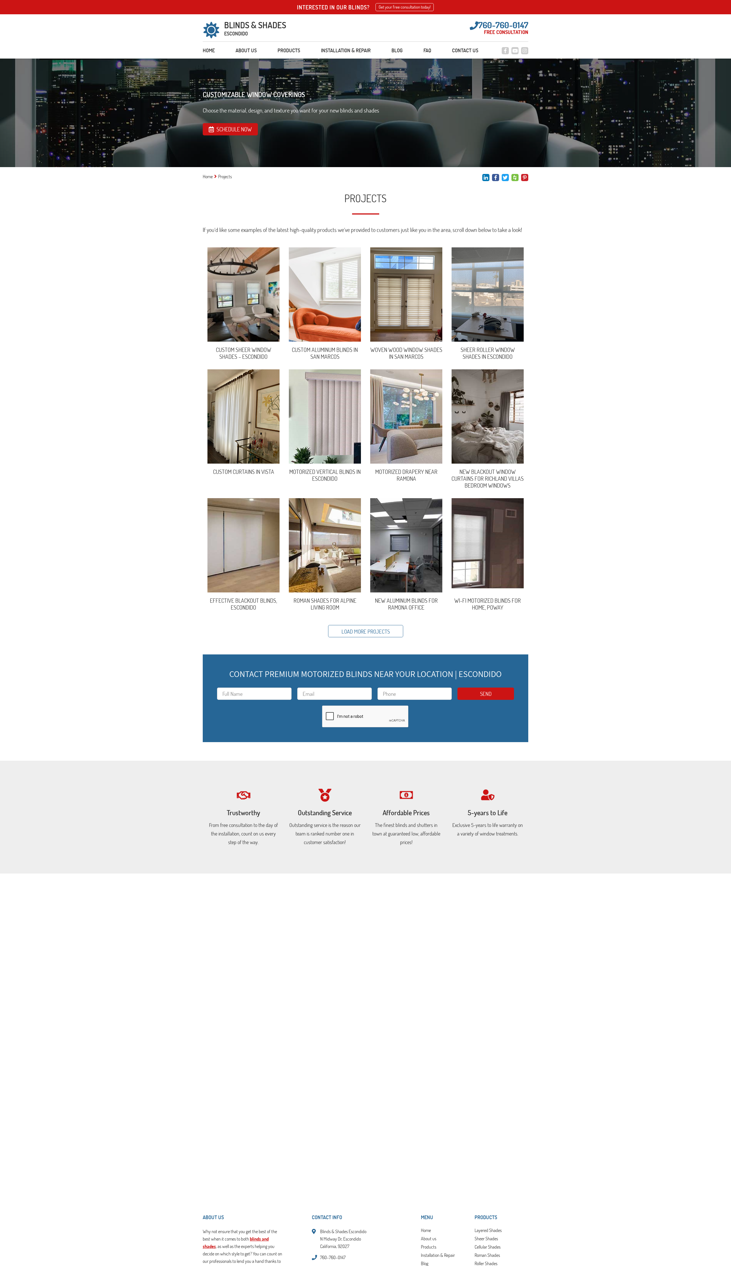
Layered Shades (488, 1230)
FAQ (427, 50)
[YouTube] (515, 50)
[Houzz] (515, 177)
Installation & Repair (346, 50)
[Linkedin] (485, 177)
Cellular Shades (488, 1247)
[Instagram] (524, 50)
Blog (397, 50)
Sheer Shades (486, 1238)
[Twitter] (505, 177)
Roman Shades (487, 1255)
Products (289, 50)
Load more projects (366, 631)
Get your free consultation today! (405, 7)
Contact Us (465, 50)
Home (209, 50)
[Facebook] (505, 50)
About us (246, 50)
